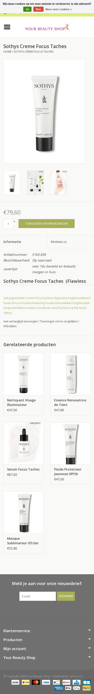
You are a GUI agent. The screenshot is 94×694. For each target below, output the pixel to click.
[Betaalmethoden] (15, 682)
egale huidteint (79, 298)
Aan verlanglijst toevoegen (20, 321)
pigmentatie (82, 303)
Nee (38, 9)
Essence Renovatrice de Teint (70, 402)
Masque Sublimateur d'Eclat (23, 540)
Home (7, 52)
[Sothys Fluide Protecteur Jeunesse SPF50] (70, 443)
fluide (7, 303)
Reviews (58, 241)
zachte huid (77, 308)
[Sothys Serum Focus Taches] (23, 443)
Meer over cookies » (58, 9)
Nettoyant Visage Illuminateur (21, 402)
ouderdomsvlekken (59, 303)
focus (16, 303)
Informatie (12, 241)
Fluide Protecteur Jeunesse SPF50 (67, 471)
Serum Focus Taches (23, 469)
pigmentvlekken (15, 308)
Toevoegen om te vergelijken (59, 321)
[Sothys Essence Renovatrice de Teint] (70, 374)
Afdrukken (10, 326)
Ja (27, 9)
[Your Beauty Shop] (54, 26)
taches (63, 308)
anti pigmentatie (13, 298)
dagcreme (60, 298)
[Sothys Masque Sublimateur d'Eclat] (23, 512)
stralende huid (47, 308)
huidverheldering (33, 303)
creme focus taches (39, 298)
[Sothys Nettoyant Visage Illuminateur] (23, 374)
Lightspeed (75, 676)
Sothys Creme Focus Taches (33, 52)
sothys (32, 308)
